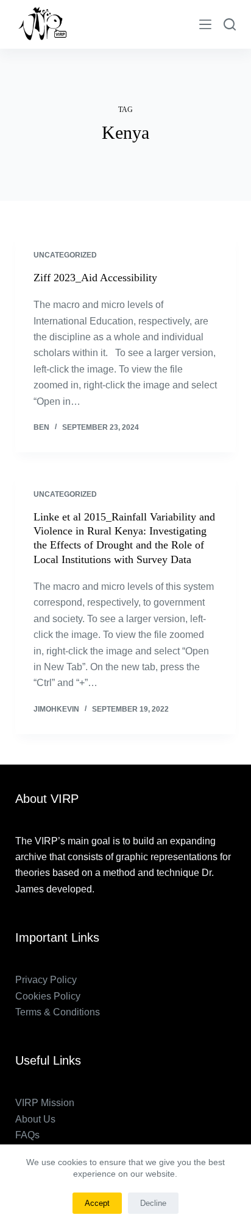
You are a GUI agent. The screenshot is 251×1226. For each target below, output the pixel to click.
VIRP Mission (44, 1103)
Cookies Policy (47, 996)
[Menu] (205, 24)
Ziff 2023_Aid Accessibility (95, 277)
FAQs (27, 1135)
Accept (97, 1203)
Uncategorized (65, 255)
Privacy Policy (46, 980)
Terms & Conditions (57, 1012)
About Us (35, 1119)
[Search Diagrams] (230, 24)
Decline (153, 1203)
